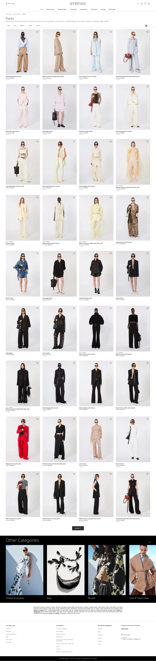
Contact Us (8, 628)
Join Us (58, 646)
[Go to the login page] (142, 4)
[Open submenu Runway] (106, 9)
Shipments (8, 631)
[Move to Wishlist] (37, 32)
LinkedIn (100, 638)
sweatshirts (37, 611)
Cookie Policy (59, 637)
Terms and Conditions (61, 628)
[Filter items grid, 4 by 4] (146, 25)
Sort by (38, 25)
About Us (58, 649)
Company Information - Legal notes (65, 643)
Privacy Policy (59, 631)
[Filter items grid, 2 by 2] (149, 25)
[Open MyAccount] (143, 3)
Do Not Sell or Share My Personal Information (64, 640)
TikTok (99, 644)
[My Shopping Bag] (149, 4)
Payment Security (60, 634)
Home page (9, 14)
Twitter (99, 632)
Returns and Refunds (11, 634)
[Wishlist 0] (145, 4)
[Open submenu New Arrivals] (55, 9)
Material (22, 25)
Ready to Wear (17, 14)
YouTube (100, 641)
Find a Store (9, 639)
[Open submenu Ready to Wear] (67, 9)
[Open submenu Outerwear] (77, 9)
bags (50, 613)
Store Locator (126, 635)
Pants (24, 14)
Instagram (100, 635)
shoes (57, 613)
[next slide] (149, 542)
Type (8, 25)
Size (15, 25)
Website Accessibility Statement (64, 651)
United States (124, 628)
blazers (42, 610)
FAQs (7, 637)
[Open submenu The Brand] (98, 9)
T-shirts (118, 610)
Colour (30, 25)
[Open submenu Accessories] (88, 9)
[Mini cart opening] (151, 3)
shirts (35, 610)
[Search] (138, 4)
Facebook (100, 628)
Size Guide (8, 642)
